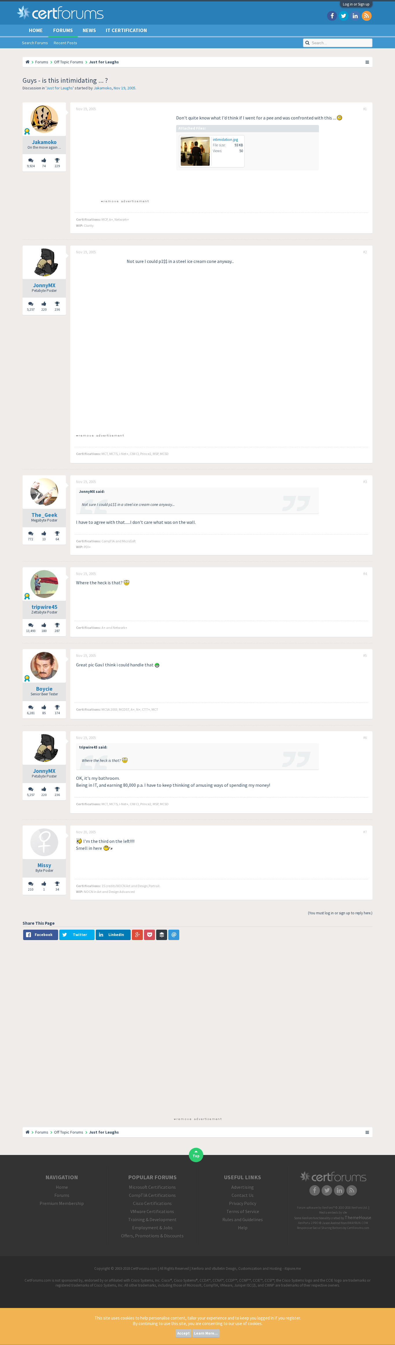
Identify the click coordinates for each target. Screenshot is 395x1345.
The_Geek (44, 515)
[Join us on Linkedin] (355, 15)
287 (57, 631)
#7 (365, 832)
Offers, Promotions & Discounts (152, 1236)
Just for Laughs (59, 88)
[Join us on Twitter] (343, 15)
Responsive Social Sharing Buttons (320, 1228)
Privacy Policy (242, 1203)
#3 (365, 482)
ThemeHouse (358, 1217)
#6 (365, 738)
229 (57, 166)
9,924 (31, 166)
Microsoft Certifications (152, 1187)
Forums (63, 30)
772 (30, 539)
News (89, 30)
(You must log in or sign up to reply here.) (340, 913)
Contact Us (243, 1195)
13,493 (31, 631)
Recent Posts (65, 42)
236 (57, 309)
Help (243, 1227)
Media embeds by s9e (333, 1212)
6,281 (31, 713)
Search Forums (35, 42)
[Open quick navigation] (368, 62)
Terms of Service (242, 1211)
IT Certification (126, 30)
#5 (365, 655)
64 (57, 539)
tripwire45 (44, 607)
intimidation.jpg (225, 139)
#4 (365, 574)
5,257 (31, 309)
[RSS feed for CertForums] (366, 15)
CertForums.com (358, 1228)
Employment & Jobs (152, 1227)
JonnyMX (44, 285)
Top (196, 1156)
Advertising (242, 1187)
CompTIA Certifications (152, 1195)
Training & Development (152, 1219)
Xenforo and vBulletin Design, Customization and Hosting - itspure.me (246, 1268)
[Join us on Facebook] (332, 15)
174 (57, 713)
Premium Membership (62, 1203)
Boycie (44, 689)
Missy (44, 865)
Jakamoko (103, 88)
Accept (183, 1333)
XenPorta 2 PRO (308, 1223)
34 (57, 889)
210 (30, 889)
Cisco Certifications (152, 1203)
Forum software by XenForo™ (332, 1208)
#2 (365, 252)
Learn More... (206, 1333)
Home (36, 30)
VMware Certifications (152, 1211)
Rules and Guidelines (242, 1219)
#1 (365, 109)
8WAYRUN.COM (358, 1223)
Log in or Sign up (356, 4)
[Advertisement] (124, 154)
